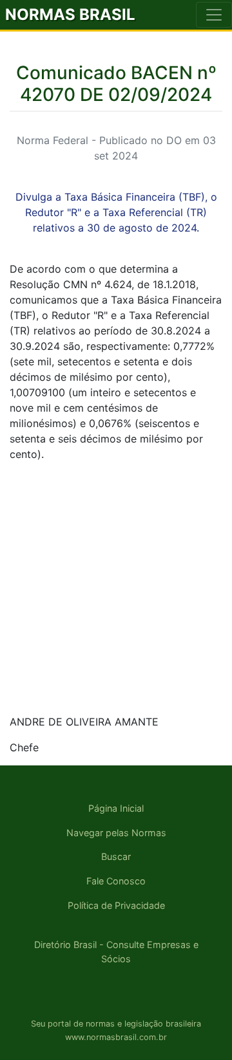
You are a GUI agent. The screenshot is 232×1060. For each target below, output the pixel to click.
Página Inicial (116, 808)
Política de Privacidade (116, 905)
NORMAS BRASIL (70, 14)
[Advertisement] (116, 588)
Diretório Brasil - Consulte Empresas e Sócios (116, 951)
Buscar (116, 856)
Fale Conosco (116, 880)
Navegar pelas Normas (116, 832)
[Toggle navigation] (214, 15)
